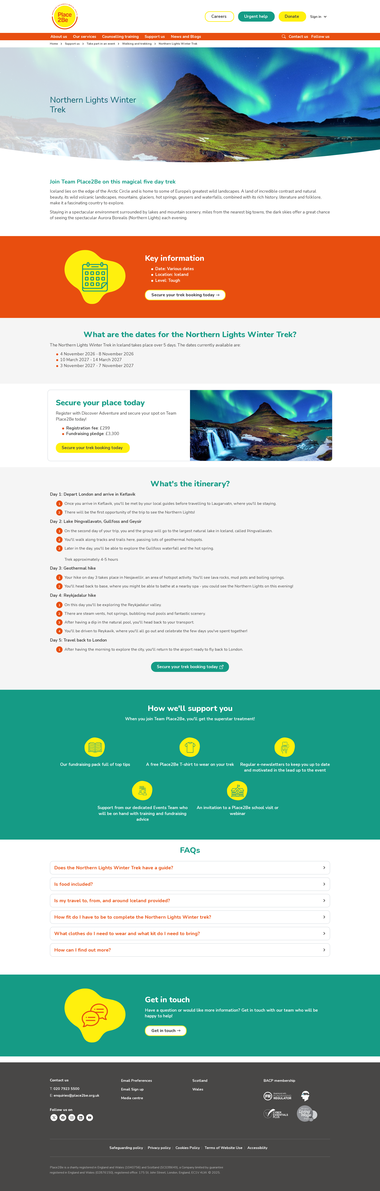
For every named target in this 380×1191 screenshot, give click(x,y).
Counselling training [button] (120, 36)
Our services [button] (84, 36)
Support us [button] (155, 36)
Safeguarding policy (126, 1147)
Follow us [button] (320, 36)
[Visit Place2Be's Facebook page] (62, 1117)
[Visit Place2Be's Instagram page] (71, 1117)
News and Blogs (186, 36)
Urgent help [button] (256, 16)
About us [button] (58, 36)
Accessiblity (257, 1147)
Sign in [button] (316, 16)
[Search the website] (284, 36)
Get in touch (163, 1030)
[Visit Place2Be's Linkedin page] (80, 1117)
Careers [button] (218, 16)
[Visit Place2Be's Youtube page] (89, 1117)
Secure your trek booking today (183, 295)
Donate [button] (292, 16)
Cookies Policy (188, 1147)
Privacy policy (159, 1147)
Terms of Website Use (223, 1147)
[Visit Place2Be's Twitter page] (53, 1117)
